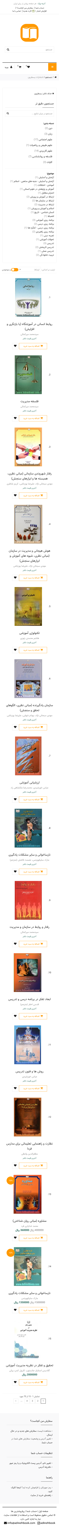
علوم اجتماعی (43, 140)
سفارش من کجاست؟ (25, 8)
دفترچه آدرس (45, 1467)
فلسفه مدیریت (29, 401)
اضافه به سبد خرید (31, 346)
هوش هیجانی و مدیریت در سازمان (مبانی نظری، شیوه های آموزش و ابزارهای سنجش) (29, 555)
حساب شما (39, 8)
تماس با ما (16, 11)
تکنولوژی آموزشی (29, 633)
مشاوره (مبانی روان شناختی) (29, 1220)
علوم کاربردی (43, 151)
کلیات (47, 162)
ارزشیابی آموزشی (29, 782)
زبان (48, 134)
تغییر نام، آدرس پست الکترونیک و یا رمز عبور (30, 1463)
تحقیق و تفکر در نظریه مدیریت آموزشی (29, 1365)
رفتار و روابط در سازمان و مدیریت (29, 926)
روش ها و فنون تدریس (29, 1071)
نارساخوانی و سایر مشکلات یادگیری (29, 854)
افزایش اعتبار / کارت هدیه (35, 11)
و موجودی (6, 269)
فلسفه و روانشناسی (40, 156)
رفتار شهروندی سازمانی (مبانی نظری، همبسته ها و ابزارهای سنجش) (29, 476)
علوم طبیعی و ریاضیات (39, 145)
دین (48, 128)
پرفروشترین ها (18, 1511)
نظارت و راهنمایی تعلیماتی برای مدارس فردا (29, 1146)
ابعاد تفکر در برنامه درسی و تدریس (29, 999)
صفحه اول (43, 1511)
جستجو (48, 77)
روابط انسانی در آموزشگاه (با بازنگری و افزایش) (29, 327)
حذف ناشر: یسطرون (43, 93)
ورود (7, 67)
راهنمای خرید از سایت (40, 1495)
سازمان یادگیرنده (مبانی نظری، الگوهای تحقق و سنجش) (29, 708)
